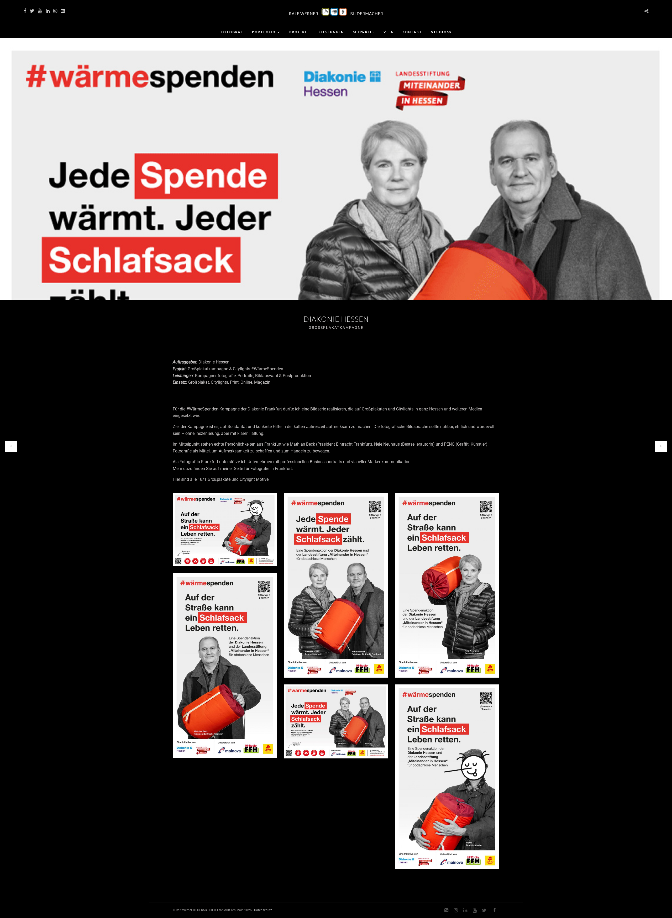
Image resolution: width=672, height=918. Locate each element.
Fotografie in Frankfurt (271, 468)
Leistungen (331, 32)
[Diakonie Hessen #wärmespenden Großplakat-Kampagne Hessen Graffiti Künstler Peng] (225, 529)
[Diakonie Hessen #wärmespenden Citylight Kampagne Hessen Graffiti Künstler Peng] (447, 776)
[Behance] (63, 11)
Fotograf (232, 32)
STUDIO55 (441, 32)
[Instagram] (55, 11)
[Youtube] (40, 11)
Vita (388, 32)
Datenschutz (263, 910)
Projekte (299, 32)
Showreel (364, 32)
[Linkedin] (48, 11)
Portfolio (264, 32)
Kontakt (412, 32)
